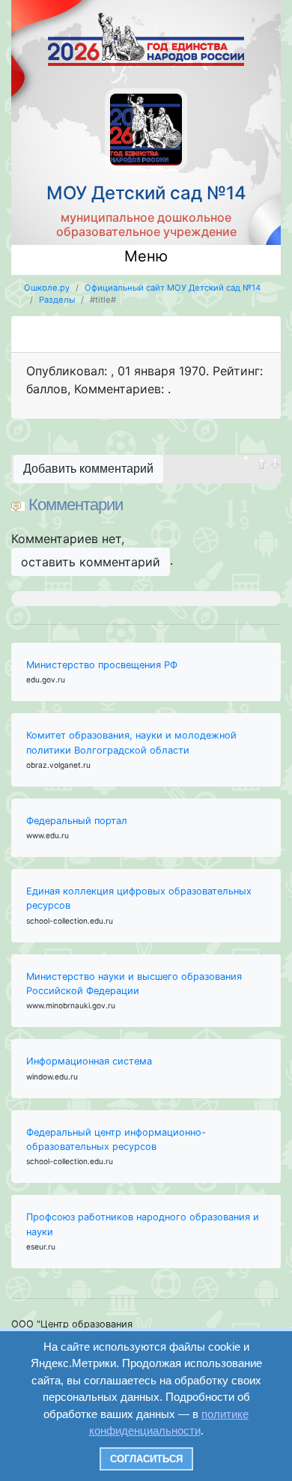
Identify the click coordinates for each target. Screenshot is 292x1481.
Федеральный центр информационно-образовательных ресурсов (116, 1139)
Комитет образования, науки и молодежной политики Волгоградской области (131, 742)
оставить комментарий (90, 561)
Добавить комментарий (88, 468)
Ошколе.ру (47, 287)
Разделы (57, 299)
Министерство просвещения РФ (101, 664)
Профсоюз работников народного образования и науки (142, 1224)
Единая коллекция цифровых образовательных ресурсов (139, 898)
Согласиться (146, 1459)
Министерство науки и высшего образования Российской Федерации (134, 983)
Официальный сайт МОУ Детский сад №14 (173, 287)
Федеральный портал (76, 820)
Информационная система (89, 1061)
